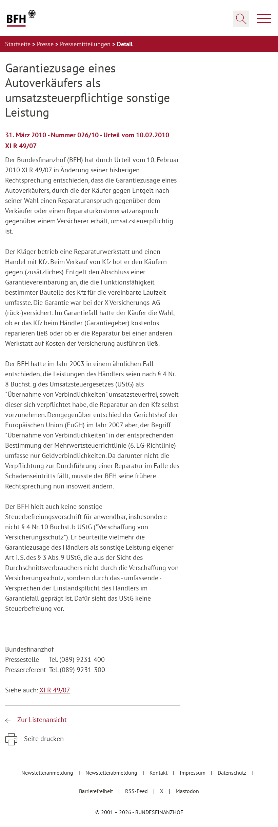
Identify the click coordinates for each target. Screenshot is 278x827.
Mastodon (187, 791)
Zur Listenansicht (41, 719)
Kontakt (159, 772)
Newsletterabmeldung (112, 772)
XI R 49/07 (54, 690)
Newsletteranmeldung (48, 772)
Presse (46, 44)
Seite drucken (43, 738)
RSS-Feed (137, 791)
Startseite (18, 44)
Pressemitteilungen (86, 44)
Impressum (193, 772)
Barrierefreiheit (96, 791)
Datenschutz (232, 772)
